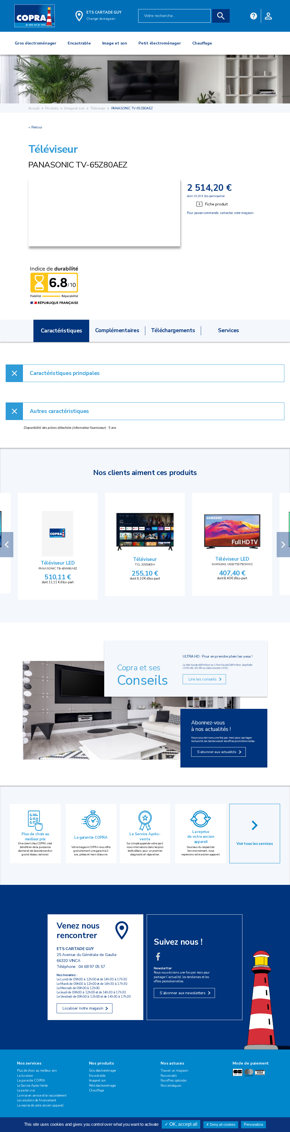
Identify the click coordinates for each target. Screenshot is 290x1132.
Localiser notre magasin (83, 1008)
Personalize (253, 1124)
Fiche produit (216, 204)
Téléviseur (97, 108)
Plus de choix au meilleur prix (35, 837)
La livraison (25, 1076)
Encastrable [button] (79, 43)
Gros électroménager (102, 1071)
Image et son (74, 108)
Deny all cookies (222, 1125)
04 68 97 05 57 (91, 966)
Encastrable (97, 1076)
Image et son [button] (114, 43)
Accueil (34, 108)
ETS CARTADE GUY (103, 12)
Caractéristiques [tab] (61, 330)
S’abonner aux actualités (216, 751)
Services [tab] (228, 330)
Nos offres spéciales (174, 1080)
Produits (52, 108)
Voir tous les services (254, 843)
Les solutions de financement (36, 1100)
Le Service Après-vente (145, 837)
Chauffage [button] (202, 43)
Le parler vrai (26, 1090)
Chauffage (96, 1090)
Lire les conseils (203, 679)
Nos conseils (169, 1076)
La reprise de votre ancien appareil (200, 836)
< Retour (35, 127)
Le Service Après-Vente (32, 1086)
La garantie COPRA (91, 837)
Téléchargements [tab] (173, 330)
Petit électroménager (102, 1086)
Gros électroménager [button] (35, 43)
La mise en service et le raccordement (42, 1095)
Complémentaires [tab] (117, 330)
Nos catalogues (171, 1086)
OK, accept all (182, 1124)
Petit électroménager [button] (159, 43)
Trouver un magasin (174, 1071)
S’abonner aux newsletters (183, 993)
